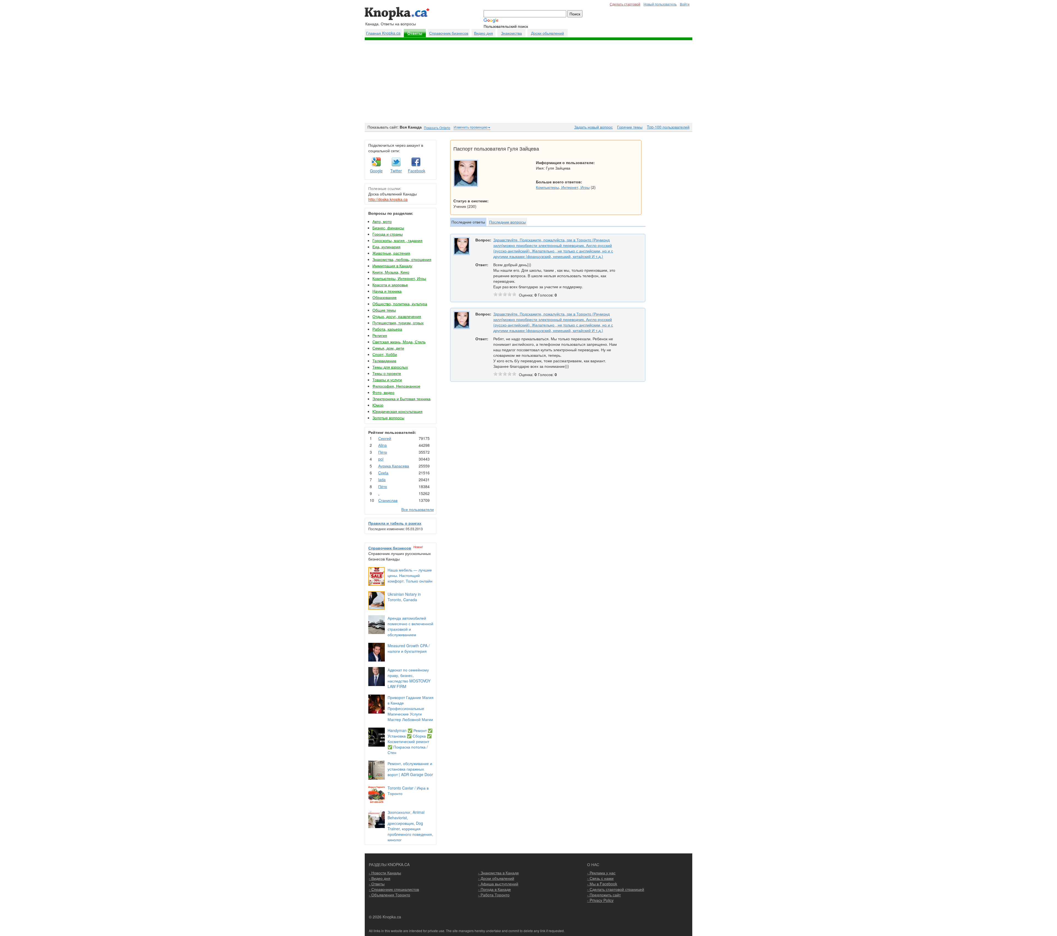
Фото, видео (383, 392)
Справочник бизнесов (448, 33)
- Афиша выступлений (498, 883)
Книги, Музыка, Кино (390, 272)
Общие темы (384, 310)
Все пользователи (417, 509)
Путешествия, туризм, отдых (398, 322)
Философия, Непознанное (396, 386)
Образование (384, 297)
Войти (685, 4)
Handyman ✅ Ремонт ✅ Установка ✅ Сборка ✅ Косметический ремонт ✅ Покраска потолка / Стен (410, 741)
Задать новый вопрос (593, 127)
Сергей (384, 438)
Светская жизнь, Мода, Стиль (399, 341)
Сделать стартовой (625, 4)
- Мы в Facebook (602, 883)
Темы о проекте (386, 373)
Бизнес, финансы (388, 227)
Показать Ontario (437, 127)
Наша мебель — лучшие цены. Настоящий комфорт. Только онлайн (410, 575)
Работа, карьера (387, 329)
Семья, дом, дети (388, 348)
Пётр (382, 452)
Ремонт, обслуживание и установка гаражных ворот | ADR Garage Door (410, 769)
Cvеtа (383, 472)
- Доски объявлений (496, 878)
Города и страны (387, 234)
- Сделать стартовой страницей (615, 889)
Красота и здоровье (390, 284)
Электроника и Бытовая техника (401, 398)
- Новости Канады (385, 872)
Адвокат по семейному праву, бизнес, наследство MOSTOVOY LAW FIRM (409, 678)
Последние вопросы (507, 222)
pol (380, 459)
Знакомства (511, 33)
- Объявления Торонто (389, 894)
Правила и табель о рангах (394, 523)
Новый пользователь (660, 4)
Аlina (382, 445)
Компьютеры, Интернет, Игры (399, 278)
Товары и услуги (387, 379)
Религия (379, 335)
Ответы (414, 33)
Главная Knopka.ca (383, 33)
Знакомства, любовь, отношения (401, 259)
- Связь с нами (600, 878)
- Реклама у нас (601, 872)
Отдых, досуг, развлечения (396, 316)
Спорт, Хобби (384, 354)
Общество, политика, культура (399, 303)
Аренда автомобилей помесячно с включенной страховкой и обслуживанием (410, 626)
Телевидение (384, 360)
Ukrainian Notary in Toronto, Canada (404, 596)
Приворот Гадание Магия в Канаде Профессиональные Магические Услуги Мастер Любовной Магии (411, 708)
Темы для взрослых (390, 367)
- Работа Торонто (494, 894)
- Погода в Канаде (494, 889)
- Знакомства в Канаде (498, 872)
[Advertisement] (528, 81)
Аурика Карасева (393, 466)
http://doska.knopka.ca (388, 199)
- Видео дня (379, 878)
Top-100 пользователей (668, 127)
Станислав (387, 500)
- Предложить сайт (604, 894)
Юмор (377, 405)
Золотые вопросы (388, 417)
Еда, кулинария (386, 246)
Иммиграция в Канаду (392, 265)
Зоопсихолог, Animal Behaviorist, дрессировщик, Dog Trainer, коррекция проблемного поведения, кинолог (410, 825)
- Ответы (377, 883)
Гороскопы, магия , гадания (397, 240)
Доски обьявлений (547, 33)
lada (382, 479)
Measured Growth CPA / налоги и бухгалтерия (409, 648)
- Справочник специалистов (394, 889)
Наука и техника (387, 291)
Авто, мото (382, 221)
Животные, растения (391, 253)
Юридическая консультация (397, 411)
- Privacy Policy (600, 900)
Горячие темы (629, 127)
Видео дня (483, 33)
